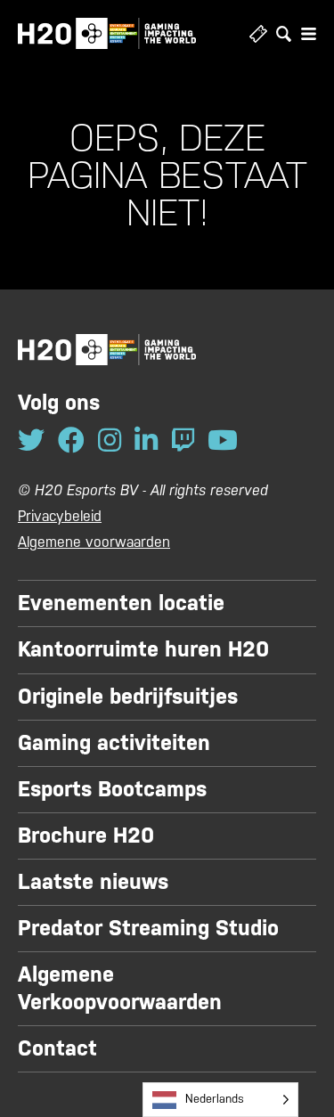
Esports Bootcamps (112, 789)
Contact (57, 1048)
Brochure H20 (86, 835)
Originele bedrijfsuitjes (128, 696)
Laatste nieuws (93, 881)
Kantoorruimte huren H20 (143, 649)
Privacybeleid (60, 516)
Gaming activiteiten (114, 742)
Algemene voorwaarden (94, 542)
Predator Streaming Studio (148, 928)
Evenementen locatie (121, 603)
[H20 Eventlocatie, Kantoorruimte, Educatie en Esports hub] (107, 33)
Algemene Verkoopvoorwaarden (120, 988)
